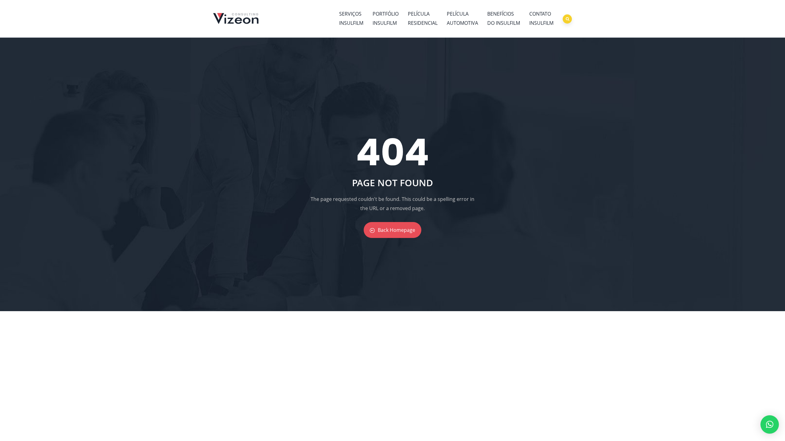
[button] (769, 424)
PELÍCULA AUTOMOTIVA (462, 18)
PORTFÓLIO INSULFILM (386, 18)
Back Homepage (396, 230)
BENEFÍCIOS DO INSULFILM (503, 18)
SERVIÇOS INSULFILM (351, 18)
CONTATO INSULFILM (541, 18)
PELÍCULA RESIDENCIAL (423, 18)
